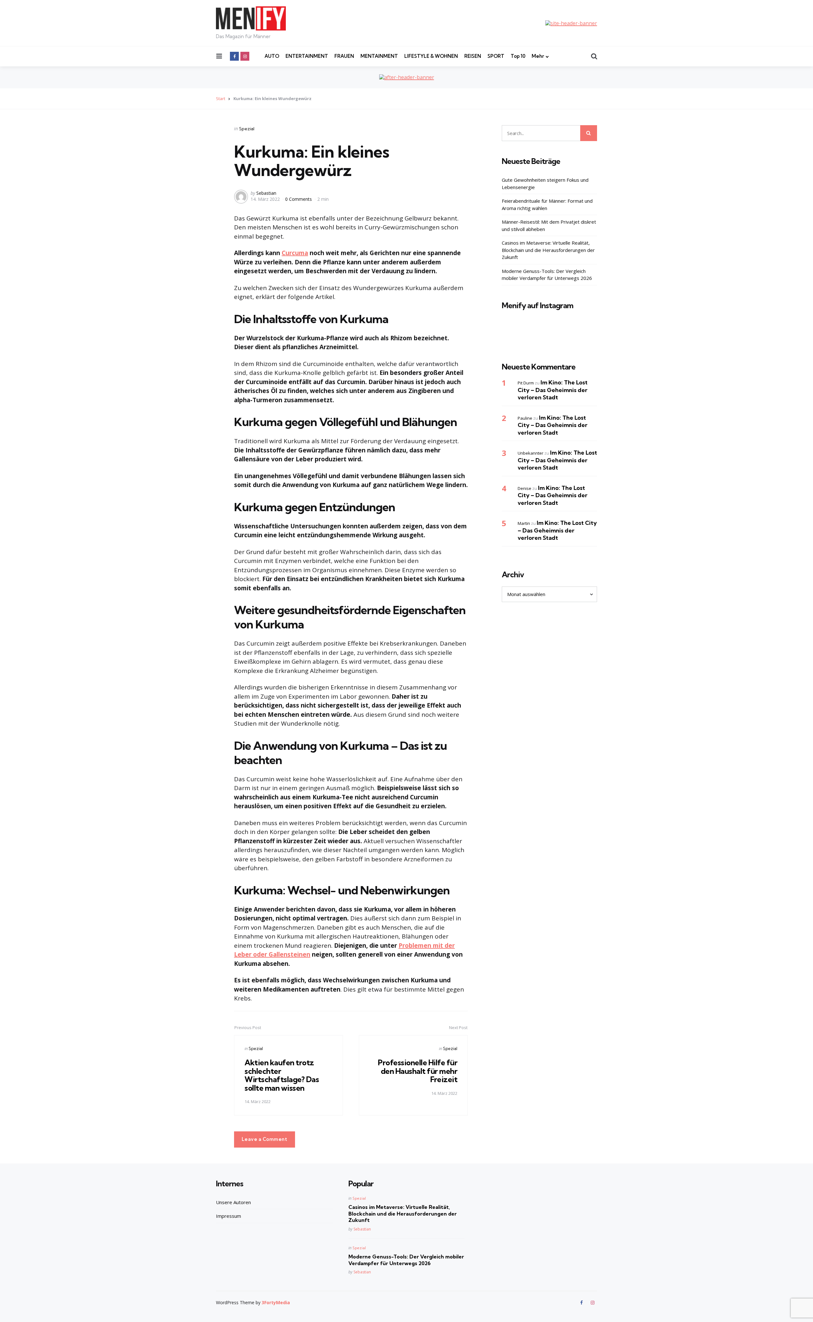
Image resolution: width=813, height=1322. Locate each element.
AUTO (272, 56)
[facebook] (234, 56)
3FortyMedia (276, 1302)
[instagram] (244, 56)
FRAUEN (344, 56)
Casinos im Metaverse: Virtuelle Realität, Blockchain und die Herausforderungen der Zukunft (548, 250)
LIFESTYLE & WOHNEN (431, 56)
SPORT (495, 56)
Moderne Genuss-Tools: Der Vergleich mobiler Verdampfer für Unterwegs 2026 (547, 274)
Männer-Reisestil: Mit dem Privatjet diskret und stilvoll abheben (549, 225)
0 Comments (299, 199)
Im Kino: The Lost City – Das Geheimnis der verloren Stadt (553, 390)
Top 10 (518, 56)
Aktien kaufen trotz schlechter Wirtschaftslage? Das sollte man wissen (282, 1075)
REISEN (472, 56)
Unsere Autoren (233, 1202)
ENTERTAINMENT (307, 56)
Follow (551, 338)
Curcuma (295, 253)
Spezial (246, 129)
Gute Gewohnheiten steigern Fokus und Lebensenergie (545, 183)
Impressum (228, 1216)
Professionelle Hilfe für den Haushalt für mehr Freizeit (417, 1071)
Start (220, 98)
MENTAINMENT (379, 56)
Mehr (538, 56)
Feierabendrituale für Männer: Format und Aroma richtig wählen (547, 204)
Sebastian (266, 193)
